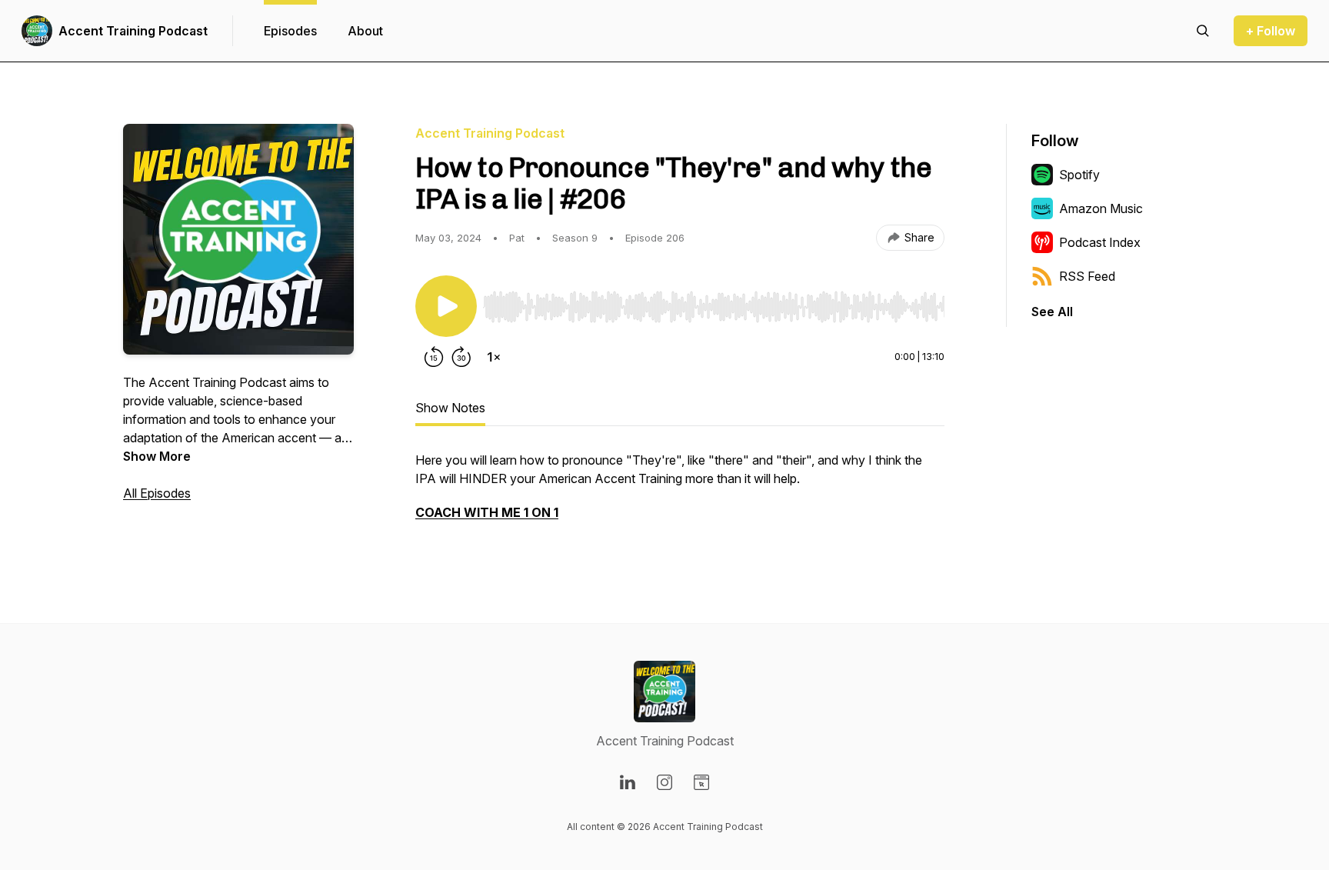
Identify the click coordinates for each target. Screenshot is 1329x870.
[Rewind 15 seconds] (434, 357)
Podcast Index (1100, 242)
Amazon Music (1101, 208)
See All (1052, 311)
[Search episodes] (1203, 31)
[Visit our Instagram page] (664, 782)
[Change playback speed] (493, 357)
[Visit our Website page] (701, 782)
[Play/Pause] (446, 306)
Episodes (290, 30)
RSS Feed (1087, 276)
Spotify (1079, 174)
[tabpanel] (679, 494)
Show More (157, 456)
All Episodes (157, 493)
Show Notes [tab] (450, 407)
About (365, 30)
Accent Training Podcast (133, 30)
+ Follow (1270, 30)
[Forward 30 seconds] (461, 357)
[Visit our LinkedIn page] (627, 782)
